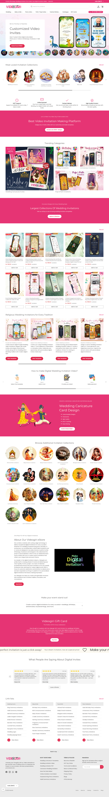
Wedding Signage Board (14, 735)
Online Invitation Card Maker (48, 774)
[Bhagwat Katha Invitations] (79, 453)
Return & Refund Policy (70, 768)
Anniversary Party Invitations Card (63, 85)
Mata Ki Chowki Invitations (65, 723)
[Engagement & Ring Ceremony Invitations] (46, 75)
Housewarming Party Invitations (49, 776)
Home (77, 790)
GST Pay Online (68, 763)
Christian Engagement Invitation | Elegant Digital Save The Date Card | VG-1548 (73, 300)
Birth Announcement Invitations (63, 463)
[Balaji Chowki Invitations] (46, 453)
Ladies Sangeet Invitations (14, 716)
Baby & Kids (18, 12)
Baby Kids (79, 84)
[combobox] (59, 6)
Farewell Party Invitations (90, 723)
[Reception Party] (79, 495)
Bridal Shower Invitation (96, 462)
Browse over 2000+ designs (54, 129)
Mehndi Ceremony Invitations (15, 713)
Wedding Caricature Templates (49, 760)
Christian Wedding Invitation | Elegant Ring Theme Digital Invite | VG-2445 (94, 299)
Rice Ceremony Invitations (40, 727)
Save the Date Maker (46, 771)
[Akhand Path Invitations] (13, 453)
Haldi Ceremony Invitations (15, 710)
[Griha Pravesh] (79, 475)
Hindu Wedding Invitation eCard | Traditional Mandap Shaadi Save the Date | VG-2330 (34, 260)
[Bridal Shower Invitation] (96, 453)
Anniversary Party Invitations (91, 710)
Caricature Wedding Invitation (49, 768)
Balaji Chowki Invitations (46, 462)
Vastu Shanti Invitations (63, 503)
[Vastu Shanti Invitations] (63, 495)
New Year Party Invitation (46, 503)
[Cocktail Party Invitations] (29, 475)
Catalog (89, 790)
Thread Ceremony (96, 503)
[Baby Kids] (79, 75)
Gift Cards (74, 12)
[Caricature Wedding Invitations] (29, 75)
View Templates (11, 358)
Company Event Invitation (12, 483)
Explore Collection (54, 216)
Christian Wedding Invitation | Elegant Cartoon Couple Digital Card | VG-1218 (54, 299)
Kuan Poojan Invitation (29, 503)
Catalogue (65, 12)
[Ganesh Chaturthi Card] (13, 514)
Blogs (65, 776)
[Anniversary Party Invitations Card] (63, 75)
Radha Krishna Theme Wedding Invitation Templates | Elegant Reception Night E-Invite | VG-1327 (73, 260)
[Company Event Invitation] (13, 475)
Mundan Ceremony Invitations (41, 730)
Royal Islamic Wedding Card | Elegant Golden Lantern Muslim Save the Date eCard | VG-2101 (94, 260)
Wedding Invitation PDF (47, 766)
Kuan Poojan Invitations (39, 733)
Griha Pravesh (79, 483)
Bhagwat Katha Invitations (79, 462)
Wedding (8, 12)
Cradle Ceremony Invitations (46, 483)
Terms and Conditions (70, 766)
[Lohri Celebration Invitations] (29, 514)
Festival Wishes (54, 12)
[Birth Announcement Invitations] (63, 453)
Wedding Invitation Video (47, 763)
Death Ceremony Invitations (65, 735)
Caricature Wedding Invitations (29, 85)
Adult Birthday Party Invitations (92, 707)
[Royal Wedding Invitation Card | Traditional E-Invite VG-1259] (15, 284)
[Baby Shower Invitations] (29, 453)
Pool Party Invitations (89, 732)
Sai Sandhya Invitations (64, 729)
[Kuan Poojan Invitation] (29, 495)
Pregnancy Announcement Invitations (40, 723)
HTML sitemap (68, 779)
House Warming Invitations (96, 84)
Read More (19, 584)
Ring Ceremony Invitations (15, 707)
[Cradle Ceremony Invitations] (46, 475)
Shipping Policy (68, 771)
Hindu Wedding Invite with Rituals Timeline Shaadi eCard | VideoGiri (53, 259)
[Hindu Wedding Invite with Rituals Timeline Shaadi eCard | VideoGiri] (54, 245)
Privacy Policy (68, 774)
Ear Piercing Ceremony (62, 483)
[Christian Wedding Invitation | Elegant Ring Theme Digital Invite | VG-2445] (94, 284)
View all (101, 65)
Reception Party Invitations (15, 729)
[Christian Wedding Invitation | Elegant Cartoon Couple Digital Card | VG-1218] (54, 284)
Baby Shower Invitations (29, 462)
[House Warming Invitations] (96, 75)
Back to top (53, 751)
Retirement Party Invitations (91, 735)
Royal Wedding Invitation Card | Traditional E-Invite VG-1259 (13, 299)
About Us (83, 790)
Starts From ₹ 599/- (17, 42)
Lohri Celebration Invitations (29, 523)
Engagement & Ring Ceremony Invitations (46, 85)
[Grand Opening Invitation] (96, 475)
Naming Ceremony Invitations (41, 720)
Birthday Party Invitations (39, 707)
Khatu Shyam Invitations (64, 720)
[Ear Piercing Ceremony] (63, 475)
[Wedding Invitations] (13, 75)
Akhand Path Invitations (13, 462)
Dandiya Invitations (88, 720)
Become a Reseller (69, 760)
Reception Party (79, 503)
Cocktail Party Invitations (29, 483)
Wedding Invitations (13, 84)
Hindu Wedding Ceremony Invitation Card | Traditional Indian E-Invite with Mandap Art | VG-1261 (14, 260)
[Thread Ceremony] (96, 495)
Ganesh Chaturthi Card (12, 523)
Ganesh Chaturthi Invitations (65, 716)
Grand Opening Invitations (90, 726)
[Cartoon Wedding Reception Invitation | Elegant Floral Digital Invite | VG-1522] (35, 284)
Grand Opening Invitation (96, 483)
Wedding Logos (11, 732)
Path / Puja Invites (41, 12)
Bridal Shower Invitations (14, 720)
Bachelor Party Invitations (14, 723)
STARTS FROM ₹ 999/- (67, 429)
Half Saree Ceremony (13, 503)
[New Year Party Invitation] (46, 495)
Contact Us (95, 790)
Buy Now (54, 640)
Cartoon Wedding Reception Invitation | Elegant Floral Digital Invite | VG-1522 (34, 300)
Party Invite (28, 12)
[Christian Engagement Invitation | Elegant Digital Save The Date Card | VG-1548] (74, 284)
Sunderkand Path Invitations (65, 732)
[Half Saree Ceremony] (13, 495)
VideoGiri (11, 790)
